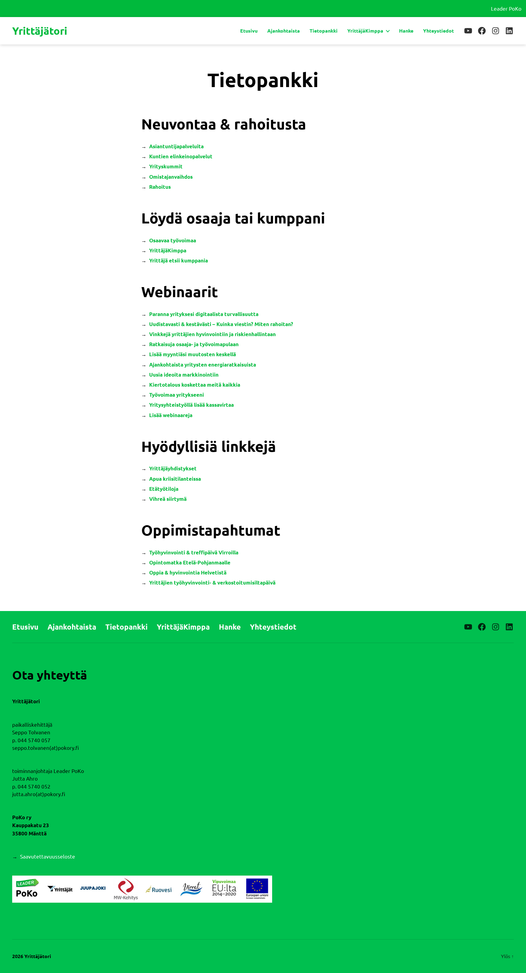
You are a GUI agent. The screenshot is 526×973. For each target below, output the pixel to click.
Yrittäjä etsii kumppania (178, 260)
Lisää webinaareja (170, 415)
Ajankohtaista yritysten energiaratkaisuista (202, 364)
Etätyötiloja (163, 489)
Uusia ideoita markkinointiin (184, 374)
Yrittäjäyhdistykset (173, 468)
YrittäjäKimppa (365, 30)
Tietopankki (324, 30)
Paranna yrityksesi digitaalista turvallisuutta (203, 314)
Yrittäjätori (39, 31)
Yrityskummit (166, 166)
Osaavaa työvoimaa (172, 240)
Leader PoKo (506, 8)
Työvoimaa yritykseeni (176, 395)
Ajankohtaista (283, 30)
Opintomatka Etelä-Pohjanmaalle (189, 562)
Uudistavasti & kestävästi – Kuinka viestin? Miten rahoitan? (221, 324)
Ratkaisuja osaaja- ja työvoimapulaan (194, 344)
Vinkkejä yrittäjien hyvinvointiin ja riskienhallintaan (212, 334)
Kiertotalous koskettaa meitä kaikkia (194, 384)
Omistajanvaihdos (171, 177)
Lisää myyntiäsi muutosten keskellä (192, 354)
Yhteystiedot (438, 30)
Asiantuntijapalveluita (176, 146)
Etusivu (249, 30)
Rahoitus (160, 187)
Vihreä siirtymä (168, 499)
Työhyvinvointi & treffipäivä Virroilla (193, 552)
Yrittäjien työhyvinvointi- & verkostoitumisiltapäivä (212, 582)
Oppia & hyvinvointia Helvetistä (187, 572)
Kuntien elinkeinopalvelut (180, 156)
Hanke (406, 30)
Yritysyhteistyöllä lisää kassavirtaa (191, 405)
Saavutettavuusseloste (47, 856)
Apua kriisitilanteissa (175, 479)
